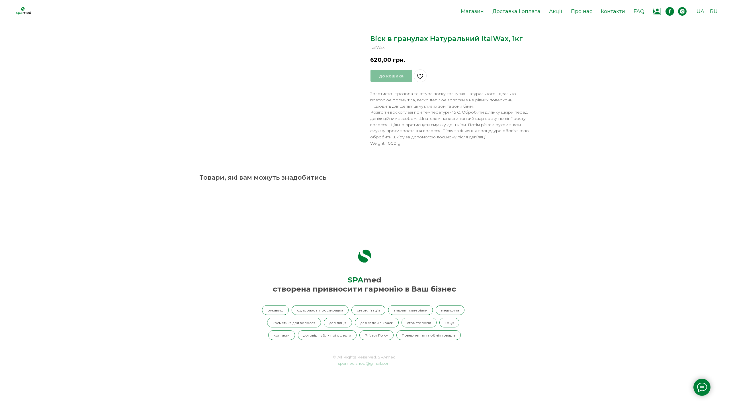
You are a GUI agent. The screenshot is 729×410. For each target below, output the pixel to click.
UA (700, 11)
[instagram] (682, 11)
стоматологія (419, 323)
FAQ (639, 11)
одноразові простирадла (320, 310)
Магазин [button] (472, 11)
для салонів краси (376, 323)
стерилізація (368, 310)
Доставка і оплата (516, 11)
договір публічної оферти (327, 335)
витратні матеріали (410, 310)
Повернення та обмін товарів (428, 335)
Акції (555, 11)
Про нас (581, 11)
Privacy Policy (376, 335)
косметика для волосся (294, 323)
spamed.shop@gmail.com (364, 363)
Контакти (613, 11)
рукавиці (275, 310)
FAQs (449, 323)
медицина (450, 310)
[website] (657, 11)
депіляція (338, 323)
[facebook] (669, 11)
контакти (282, 335)
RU (714, 11)
